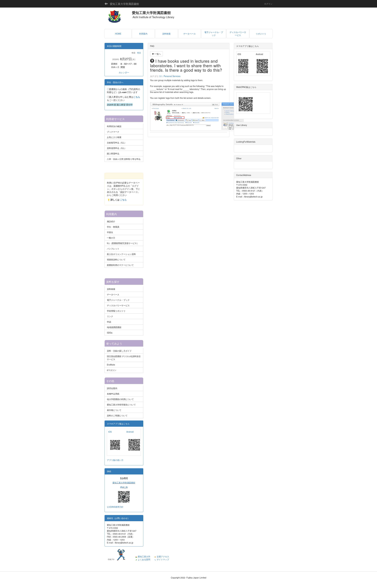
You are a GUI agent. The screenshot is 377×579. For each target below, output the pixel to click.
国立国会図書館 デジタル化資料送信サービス (123, 358)
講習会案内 (112, 388)
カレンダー (124, 72)
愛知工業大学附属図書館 (124, 4)
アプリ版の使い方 (115, 460)
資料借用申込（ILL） (116, 148)
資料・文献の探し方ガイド (119, 350)
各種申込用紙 (113, 393)
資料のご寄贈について (117, 415)
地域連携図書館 (114, 327)
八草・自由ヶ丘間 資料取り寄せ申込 (123, 158)
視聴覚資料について (116, 259)
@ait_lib (124, 487)
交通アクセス (163, 556)
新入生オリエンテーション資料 (121, 254)
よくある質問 (144, 559)
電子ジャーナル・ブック (118, 299)
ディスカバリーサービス (118, 305)
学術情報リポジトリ (116, 310)
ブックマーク (113, 131)
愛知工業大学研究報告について (121, 404)
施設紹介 (111, 221)
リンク (110, 316)
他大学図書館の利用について (120, 399)
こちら (136, 96)
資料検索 (111, 289)
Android (130, 431)
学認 (109, 321)
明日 (139, 52)
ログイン (268, 3)
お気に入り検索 (114, 137)
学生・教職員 (113, 226)
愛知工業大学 (144, 556)
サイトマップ (163, 559)
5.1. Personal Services (169, 76)
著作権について (114, 410)
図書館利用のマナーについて (120, 264)
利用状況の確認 (114, 126)
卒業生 (110, 232)
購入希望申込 (113, 153)
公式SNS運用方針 (115, 506)
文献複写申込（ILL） (116, 142)
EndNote (111, 364)
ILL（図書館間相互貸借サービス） (123, 243)
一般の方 (111, 237)
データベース (113, 294)
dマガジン (111, 370)
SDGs (109, 332)
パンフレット (113, 248)
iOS (110, 431)
